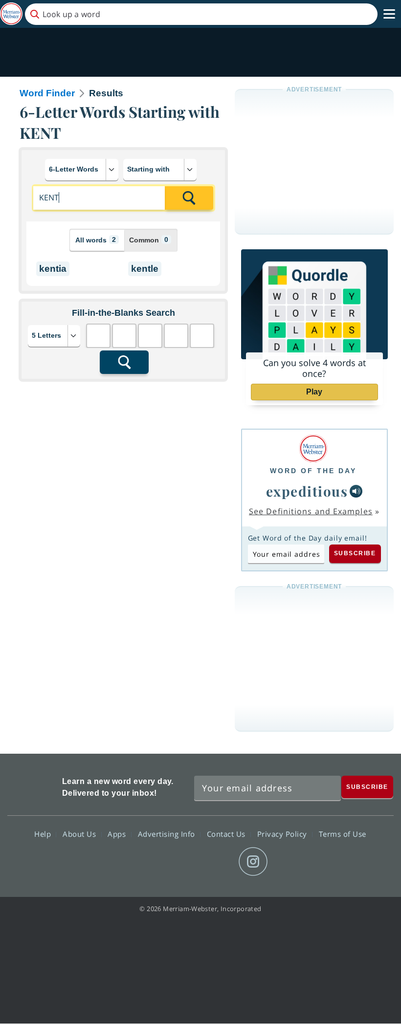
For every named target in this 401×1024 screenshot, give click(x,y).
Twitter (182, 861)
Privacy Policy (283, 833)
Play (314, 392)
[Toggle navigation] (389, 14)
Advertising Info (168, 833)
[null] (356, 491)
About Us (80, 833)
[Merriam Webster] (313, 448)
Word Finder (47, 93)
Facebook (147, 861)
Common (148, 240)
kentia (53, 268)
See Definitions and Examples (311, 511)
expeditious (307, 491)
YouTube (217, 861)
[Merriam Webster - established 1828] (11, 13)
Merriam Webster (33, 785)
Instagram (253, 861)
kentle (144, 268)
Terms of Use (342, 833)
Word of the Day (313, 471)
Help (43, 833)
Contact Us (227, 833)
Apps (118, 833)
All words (95, 240)
